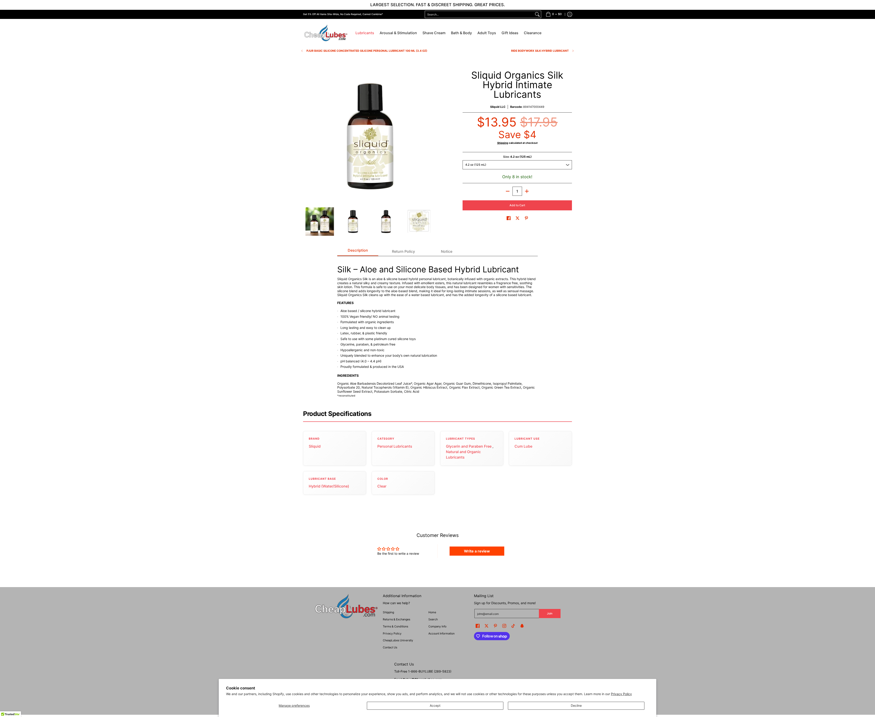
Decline (576, 705)
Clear (381, 486)
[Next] (432, 137)
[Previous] (306, 137)
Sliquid (315, 446)
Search (433, 619)
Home (432, 612)
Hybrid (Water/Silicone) (329, 486)
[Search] (537, 14)
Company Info (437, 626)
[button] (508, 218)
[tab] (357, 251)
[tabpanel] (437, 328)
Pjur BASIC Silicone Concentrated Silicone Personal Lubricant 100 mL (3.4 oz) (366, 50)
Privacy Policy (621, 694)
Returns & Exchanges (396, 619)
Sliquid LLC (497, 106)
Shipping (502, 142)
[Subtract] (507, 191)
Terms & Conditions (395, 626)
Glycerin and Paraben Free (469, 446)
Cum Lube (523, 446)
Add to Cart (517, 205)
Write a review (477, 551)
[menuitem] (553, 14)
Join (549, 613)
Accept (435, 705)
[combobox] (479, 14)
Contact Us (390, 647)
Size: (517, 156)
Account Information (441, 633)
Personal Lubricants (394, 446)
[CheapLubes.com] (326, 33)
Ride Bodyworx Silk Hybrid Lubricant (540, 50)
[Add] (527, 191)
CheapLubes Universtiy (398, 640)
